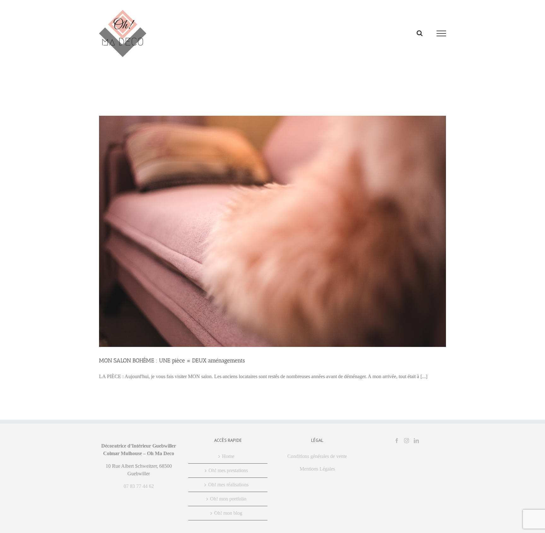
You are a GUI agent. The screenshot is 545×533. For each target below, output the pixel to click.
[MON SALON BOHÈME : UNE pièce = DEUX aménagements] (272, 231)
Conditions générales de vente (317, 456)
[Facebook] (396, 440)
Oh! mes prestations (228, 470)
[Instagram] (406, 440)
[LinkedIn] (416, 440)
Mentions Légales (317, 469)
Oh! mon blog (228, 513)
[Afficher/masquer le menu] (441, 33)
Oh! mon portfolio (228, 498)
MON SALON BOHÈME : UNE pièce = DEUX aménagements (172, 360)
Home (228, 456)
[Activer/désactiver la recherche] (420, 33)
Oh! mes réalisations (228, 484)
